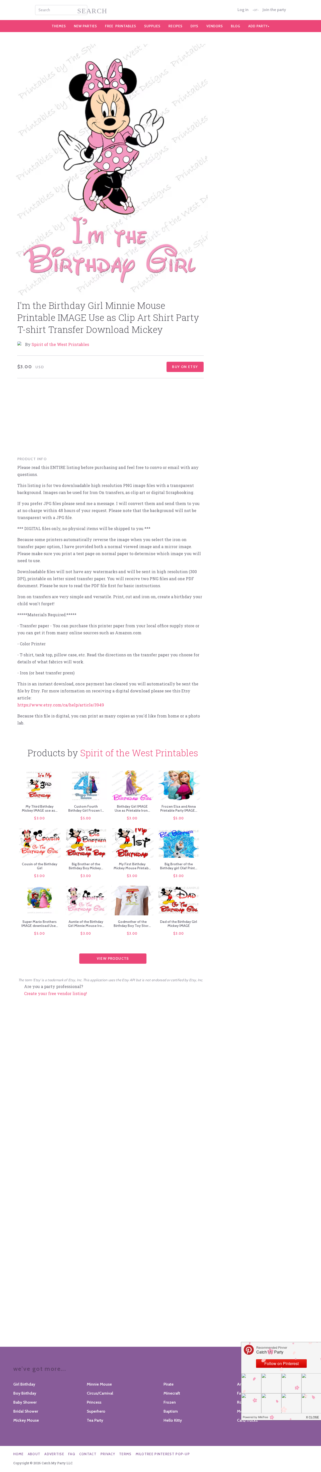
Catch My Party (160, 10)
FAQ (71, 1454)
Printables (120, 26)
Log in (243, 10)
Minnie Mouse (99, 1384)
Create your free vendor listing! (55, 993)
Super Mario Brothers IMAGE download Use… (39, 923)
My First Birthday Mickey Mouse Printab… (132, 866)
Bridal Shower (25, 1411)
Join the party (274, 10)
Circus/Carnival (100, 1393)
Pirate (169, 1384)
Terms (125, 1454)
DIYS (194, 26)
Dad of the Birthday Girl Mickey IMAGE (178, 923)
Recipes (176, 26)
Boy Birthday (24, 1393)
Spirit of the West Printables (60, 344)
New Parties (85, 26)
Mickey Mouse (26, 1420)
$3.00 (39, 818)
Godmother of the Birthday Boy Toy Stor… (132, 923)
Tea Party (95, 1420)
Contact (88, 1454)
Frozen (170, 1402)
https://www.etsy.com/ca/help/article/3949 (60, 704)
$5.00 (86, 818)
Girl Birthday (24, 1384)
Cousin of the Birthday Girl (39, 866)
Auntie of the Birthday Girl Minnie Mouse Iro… (86, 923)
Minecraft (172, 1393)
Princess (94, 1402)
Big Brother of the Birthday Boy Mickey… (86, 866)
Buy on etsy (185, 366)
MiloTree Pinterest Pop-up (163, 1454)
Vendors (214, 26)
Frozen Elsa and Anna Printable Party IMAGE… (178, 808)
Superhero (96, 1411)
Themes (59, 26)
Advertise (54, 1454)
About (34, 1454)
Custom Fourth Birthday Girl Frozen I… (86, 808)
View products (113, 958)
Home (18, 1454)
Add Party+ (259, 26)
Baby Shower (25, 1402)
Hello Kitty (173, 1420)
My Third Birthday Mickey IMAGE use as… (39, 808)
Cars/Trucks (247, 1420)
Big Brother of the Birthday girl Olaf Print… (178, 866)
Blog (235, 26)
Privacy (108, 1454)
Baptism (171, 1411)
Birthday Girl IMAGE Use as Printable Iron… (132, 808)
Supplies (152, 26)
